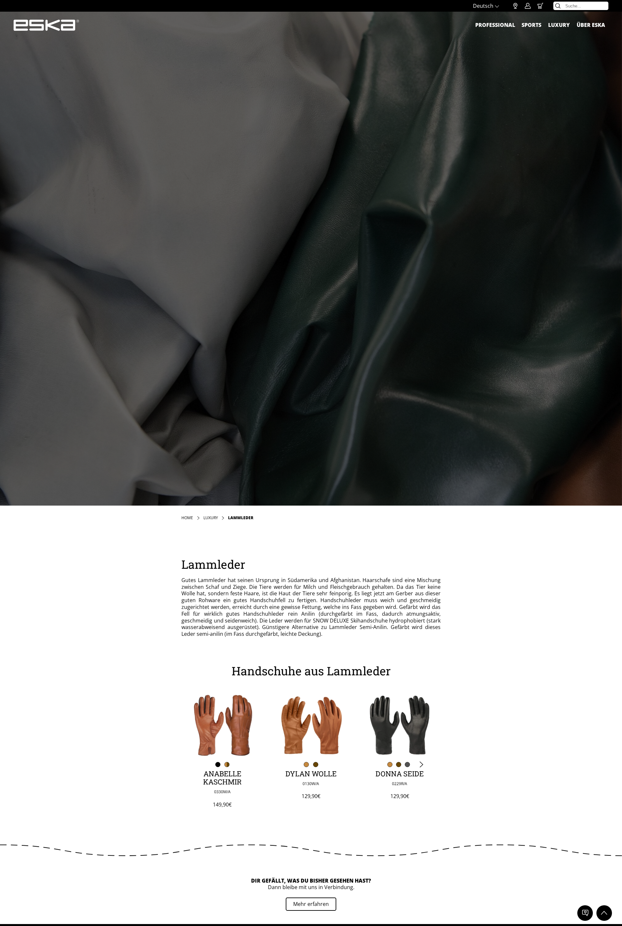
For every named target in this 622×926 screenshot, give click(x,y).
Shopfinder (515, 6)
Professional (495, 25)
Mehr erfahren (311, 904)
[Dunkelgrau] (407, 764)
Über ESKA (591, 25)
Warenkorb (540, 6)
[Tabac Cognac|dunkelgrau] (227, 764)
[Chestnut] (306, 764)
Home (187, 518)
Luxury (559, 25)
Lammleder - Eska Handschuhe (46, 25)
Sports (531, 25)
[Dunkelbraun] (315, 764)
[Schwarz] (217, 764)
